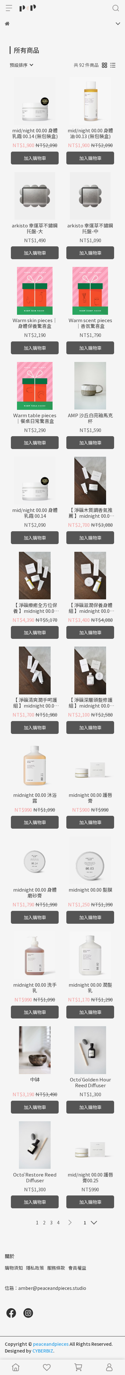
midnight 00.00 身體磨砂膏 (35, 892)
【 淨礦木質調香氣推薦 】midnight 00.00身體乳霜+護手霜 (90, 513)
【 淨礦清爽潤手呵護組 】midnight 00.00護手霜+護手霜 (35, 703)
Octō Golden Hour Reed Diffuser (90, 1082)
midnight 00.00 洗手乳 (35, 987)
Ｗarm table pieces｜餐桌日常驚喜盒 (34, 418)
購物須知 (14, 1268)
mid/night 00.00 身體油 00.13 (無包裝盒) (90, 133)
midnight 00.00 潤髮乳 (90, 987)
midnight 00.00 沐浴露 (35, 798)
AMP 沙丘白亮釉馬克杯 (90, 418)
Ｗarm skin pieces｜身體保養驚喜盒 (35, 323)
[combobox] (21, 65)
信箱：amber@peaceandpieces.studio (45, 1288)
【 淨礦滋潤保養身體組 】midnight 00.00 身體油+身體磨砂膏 (90, 608)
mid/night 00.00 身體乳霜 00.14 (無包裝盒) (35, 133)
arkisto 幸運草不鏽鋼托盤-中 (90, 228)
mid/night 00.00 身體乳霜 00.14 (35, 513)
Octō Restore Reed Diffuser (34, 1177)
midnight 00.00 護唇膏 (90, 798)
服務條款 (56, 1268)
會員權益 (77, 1268)
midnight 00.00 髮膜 (90, 890)
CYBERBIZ (42, 1350)
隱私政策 (35, 1268)
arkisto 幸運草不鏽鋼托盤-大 (35, 228)
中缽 (35, 1080)
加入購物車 (35, 158)
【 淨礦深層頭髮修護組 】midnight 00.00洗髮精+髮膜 (90, 703)
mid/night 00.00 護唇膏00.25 (90, 1177)
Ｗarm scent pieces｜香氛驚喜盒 (90, 323)
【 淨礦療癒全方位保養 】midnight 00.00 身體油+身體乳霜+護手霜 (35, 608)
